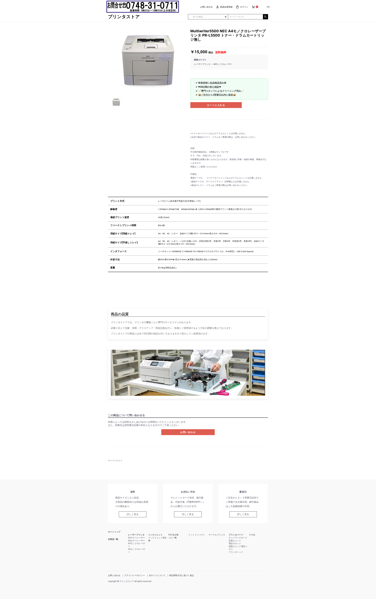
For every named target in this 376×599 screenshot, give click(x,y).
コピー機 (172, 537)
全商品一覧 (113, 539)
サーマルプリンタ (217, 535)
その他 (252, 535)
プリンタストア (124, 16)
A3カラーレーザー (136, 537)
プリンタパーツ (236, 535)
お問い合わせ (188, 432)
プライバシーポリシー (134, 575)
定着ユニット (235, 540)
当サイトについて (157, 575)
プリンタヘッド (236, 552)
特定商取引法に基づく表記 (181, 575)
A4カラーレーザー (136, 540)
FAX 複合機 (173, 535)
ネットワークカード (238, 537)
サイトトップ (114, 532)
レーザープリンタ (202, 64)
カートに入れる (216, 105)
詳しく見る (133, 514)
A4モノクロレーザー (222, 64)
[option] (148, 61)
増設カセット (235, 543)
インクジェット (155, 535)
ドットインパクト (196, 535)
